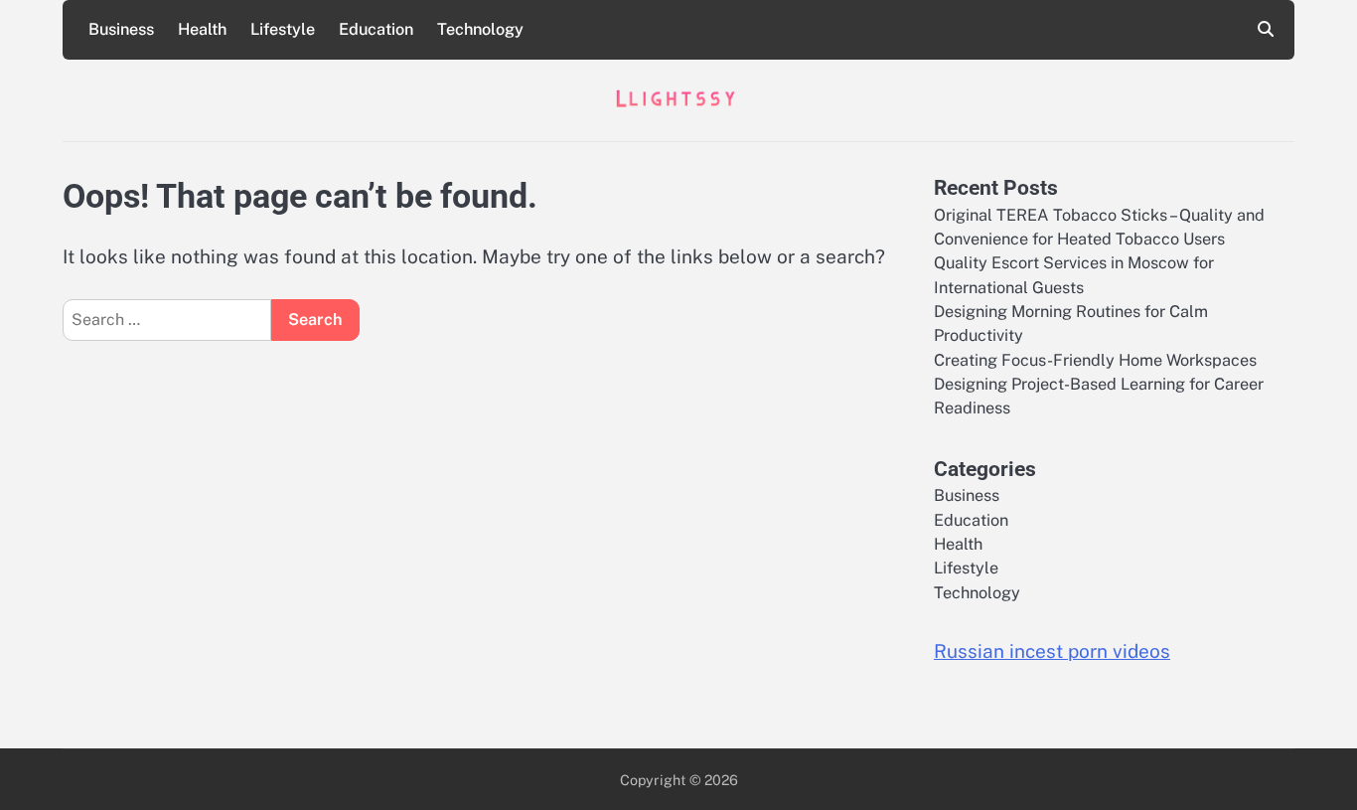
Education (376, 29)
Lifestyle (282, 29)
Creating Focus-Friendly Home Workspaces (1095, 360)
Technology (480, 29)
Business (121, 29)
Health (202, 29)
